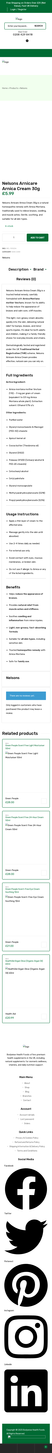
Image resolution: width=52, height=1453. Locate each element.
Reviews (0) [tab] (26, 279)
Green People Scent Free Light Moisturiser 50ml (24, 747)
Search (26, 1448)
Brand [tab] (38, 269)
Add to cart (37, 238)
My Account (8, 1448)
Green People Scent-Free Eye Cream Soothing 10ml (22, 890)
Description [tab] (18, 269)
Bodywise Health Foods (34, 1430)
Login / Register (18, 9)
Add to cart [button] (44, 801)
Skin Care (16, 252)
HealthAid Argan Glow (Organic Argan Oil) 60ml (24, 962)
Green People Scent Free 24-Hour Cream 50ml (24, 819)
